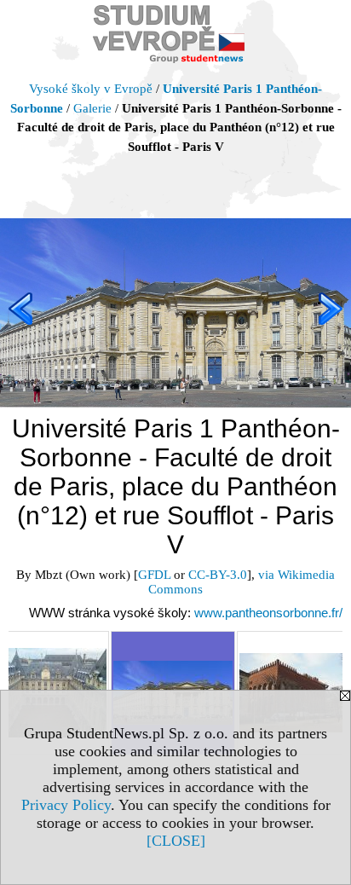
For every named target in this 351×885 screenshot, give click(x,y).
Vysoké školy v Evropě (90, 88)
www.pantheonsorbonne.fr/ (268, 612)
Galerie (92, 108)
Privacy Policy (66, 804)
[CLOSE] (176, 840)
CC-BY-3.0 (217, 574)
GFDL (154, 574)
